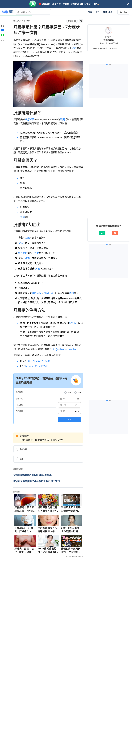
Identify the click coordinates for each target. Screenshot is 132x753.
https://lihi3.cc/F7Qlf (36, 366)
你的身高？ (20, 405)
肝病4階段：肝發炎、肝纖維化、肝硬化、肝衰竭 (24, 530)
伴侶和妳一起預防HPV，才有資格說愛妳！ (71, 550)
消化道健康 (17, 21)
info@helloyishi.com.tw (63, 349)
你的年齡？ (20, 398)
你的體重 (19, 411)
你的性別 (19, 392)
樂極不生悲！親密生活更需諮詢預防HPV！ (71, 509)
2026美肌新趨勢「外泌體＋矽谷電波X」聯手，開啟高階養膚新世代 (71, 530)
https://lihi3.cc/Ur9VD (38, 361)
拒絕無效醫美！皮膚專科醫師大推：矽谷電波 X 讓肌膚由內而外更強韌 (48, 530)
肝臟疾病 (27, 21)
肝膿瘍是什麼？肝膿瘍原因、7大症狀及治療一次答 (25, 509)
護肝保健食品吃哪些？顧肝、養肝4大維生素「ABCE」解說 (48, 509)
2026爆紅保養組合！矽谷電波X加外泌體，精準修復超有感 (47, 550)
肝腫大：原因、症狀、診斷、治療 (24, 550)
